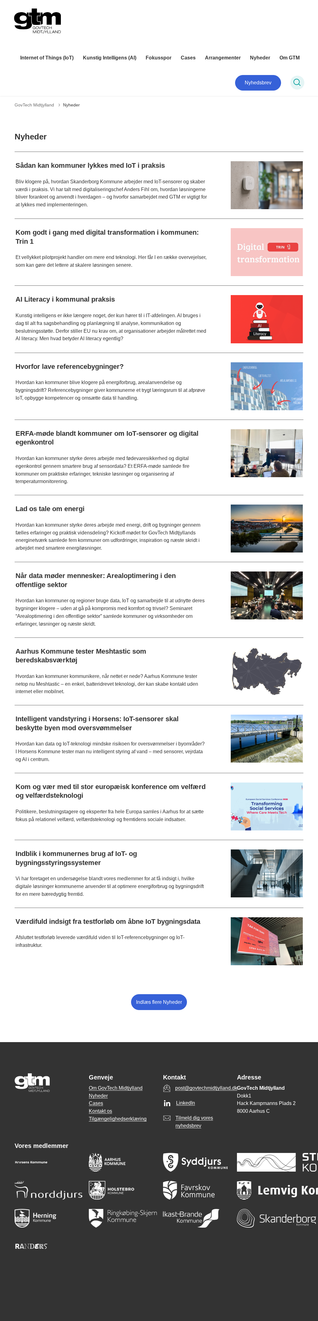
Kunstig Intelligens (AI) (109, 57)
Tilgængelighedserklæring (118, 1118)
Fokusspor (158, 57)
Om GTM (289, 57)
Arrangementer (223, 57)
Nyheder (260, 57)
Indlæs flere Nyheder (159, 1002)
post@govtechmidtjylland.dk (206, 1088)
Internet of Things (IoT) (47, 57)
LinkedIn (185, 1103)
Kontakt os (100, 1111)
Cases (188, 57)
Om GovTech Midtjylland (116, 1088)
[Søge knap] (297, 83)
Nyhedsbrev (258, 82)
